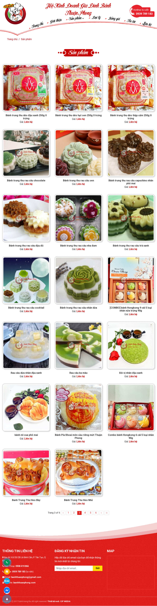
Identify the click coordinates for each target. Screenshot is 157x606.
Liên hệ (146, 24)
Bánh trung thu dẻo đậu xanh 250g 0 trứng (26, 117)
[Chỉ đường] (7, 572)
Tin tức (131, 21)
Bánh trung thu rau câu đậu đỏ (26, 245)
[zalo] (7, 581)
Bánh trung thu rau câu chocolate (26, 180)
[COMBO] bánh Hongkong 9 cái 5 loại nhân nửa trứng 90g (131, 309)
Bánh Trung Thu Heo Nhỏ (78, 500)
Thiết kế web (53, 601)
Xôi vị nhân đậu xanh (130, 372)
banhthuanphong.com (24, 582)
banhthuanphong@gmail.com (26, 577)
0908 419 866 (22, 566)
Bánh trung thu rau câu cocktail (26, 307)
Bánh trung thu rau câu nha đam (78, 245)
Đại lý (96, 18)
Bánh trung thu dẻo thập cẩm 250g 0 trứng (130, 117)
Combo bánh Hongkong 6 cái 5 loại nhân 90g (131, 436)
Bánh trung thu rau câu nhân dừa (78, 307)
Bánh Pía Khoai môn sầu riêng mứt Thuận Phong (78, 436)
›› (106, 512)
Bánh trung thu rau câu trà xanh (131, 245)
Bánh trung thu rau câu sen (78, 180)
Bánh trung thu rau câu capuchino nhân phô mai (131, 182)
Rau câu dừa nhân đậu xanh (26, 372)
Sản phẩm (75, 18)
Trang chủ (37, 25)
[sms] (7, 590)
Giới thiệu (56, 21)
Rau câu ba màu (78, 372)
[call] (7, 562)
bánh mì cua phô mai (26, 435)
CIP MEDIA (65, 601)
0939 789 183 (18, 571)
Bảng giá (114, 18)
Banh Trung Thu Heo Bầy (26, 500)
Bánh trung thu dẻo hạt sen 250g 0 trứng (78, 115)
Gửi (98, 568)
